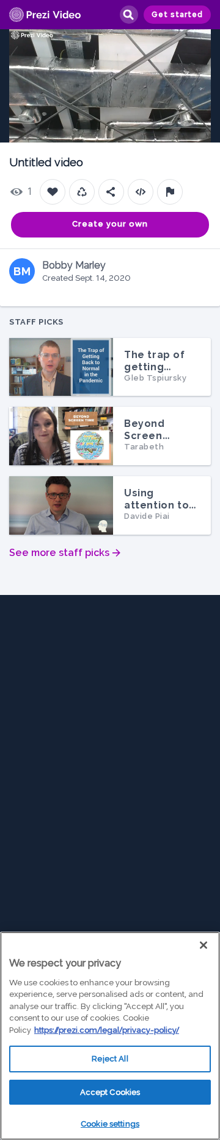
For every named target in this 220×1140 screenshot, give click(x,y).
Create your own (110, 223)
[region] (110, 1036)
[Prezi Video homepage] (45, 15)
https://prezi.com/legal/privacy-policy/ (106, 1030)
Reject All (110, 1058)
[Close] (203, 945)
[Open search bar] (128, 14)
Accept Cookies (110, 1092)
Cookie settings (110, 1123)
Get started (177, 14)
